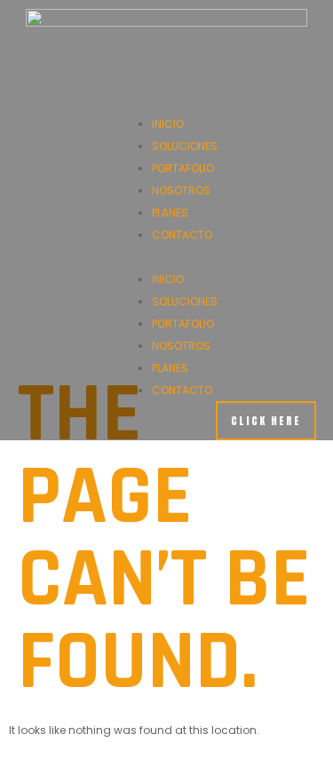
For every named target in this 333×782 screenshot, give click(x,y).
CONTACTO (182, 234)
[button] (167, 257)
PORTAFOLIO (183, 168)
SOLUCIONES (185, 146)
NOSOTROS (181, 190)
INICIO (168, 123)
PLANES (170, 212)
